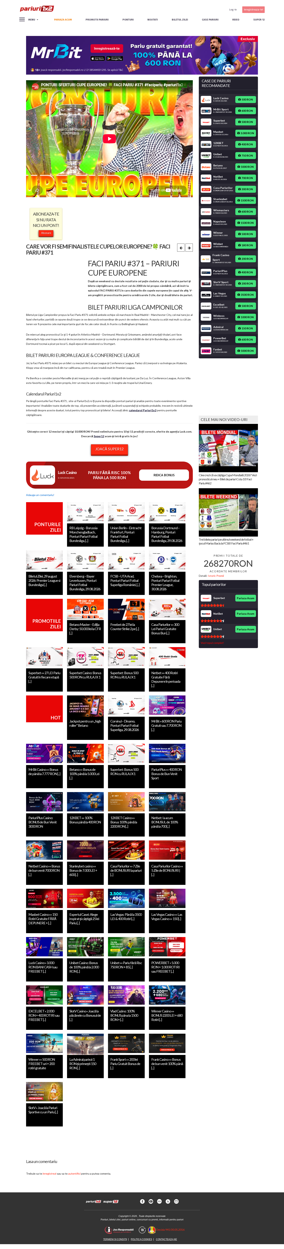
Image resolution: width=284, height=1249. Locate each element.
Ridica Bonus (164, 475)
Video (235, 19)
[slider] (212, 605)
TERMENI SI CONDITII (115, 1239)
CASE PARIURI (210, 19)
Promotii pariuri (97, 19)
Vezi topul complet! (212, 642)
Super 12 (259, 19)
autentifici (74, 1173)
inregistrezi (49, 1173)
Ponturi (128, 19)
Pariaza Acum (245, 598)
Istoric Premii (216, 575)
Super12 (99, 436)
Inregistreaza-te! (253, 9)
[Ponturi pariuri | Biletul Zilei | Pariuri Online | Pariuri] (36, 9)
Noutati (152, 19)
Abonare (46, 232)
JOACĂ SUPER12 (109, 449)
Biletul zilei (180, 19)
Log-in (233, 9)
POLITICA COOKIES (141, 1239)
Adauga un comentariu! (40, 495)
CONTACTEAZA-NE (166, 1239)
